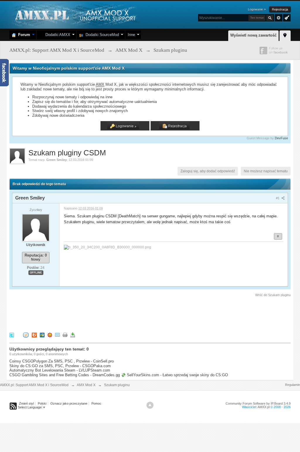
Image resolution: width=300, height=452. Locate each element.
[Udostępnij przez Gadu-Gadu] (49, 334)
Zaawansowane (278, 18)
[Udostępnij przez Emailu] (57, 334)
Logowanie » (257, 9)
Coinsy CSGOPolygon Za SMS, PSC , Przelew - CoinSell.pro (61, 361)
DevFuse (281, 138)
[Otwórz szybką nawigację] (285, 34)
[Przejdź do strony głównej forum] (74, 14)
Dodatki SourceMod (101, 34)
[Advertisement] (116, 313)
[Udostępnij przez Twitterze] (11, 334)
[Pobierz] (72, 334)
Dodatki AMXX (56, 34)
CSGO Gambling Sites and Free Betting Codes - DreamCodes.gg (64, 375)
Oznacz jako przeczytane (68, 403)
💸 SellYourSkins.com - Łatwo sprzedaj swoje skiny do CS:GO (174, 375)
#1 (278, 198)
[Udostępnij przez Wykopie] (26, 334)
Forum (23, 34)
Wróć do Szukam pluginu (273, 295)
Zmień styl (26, 403)
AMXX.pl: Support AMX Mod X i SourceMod (34, 385)
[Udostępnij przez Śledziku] (42, 334)
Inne (131, 34)
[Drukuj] (65, 334)
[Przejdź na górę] (150, 405)
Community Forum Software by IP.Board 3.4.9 (258, 403)
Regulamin (292, 384)
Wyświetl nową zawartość (253, 35)
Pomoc (96, 403)
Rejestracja (280, 9)
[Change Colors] (286, 17)
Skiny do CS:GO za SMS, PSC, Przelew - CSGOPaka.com (60, 366)
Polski (42, 403)
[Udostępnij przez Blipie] (34, 334)
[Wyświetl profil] (36, 227)
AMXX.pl (264, 407)
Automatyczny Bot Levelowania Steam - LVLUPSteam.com (59, 370)
